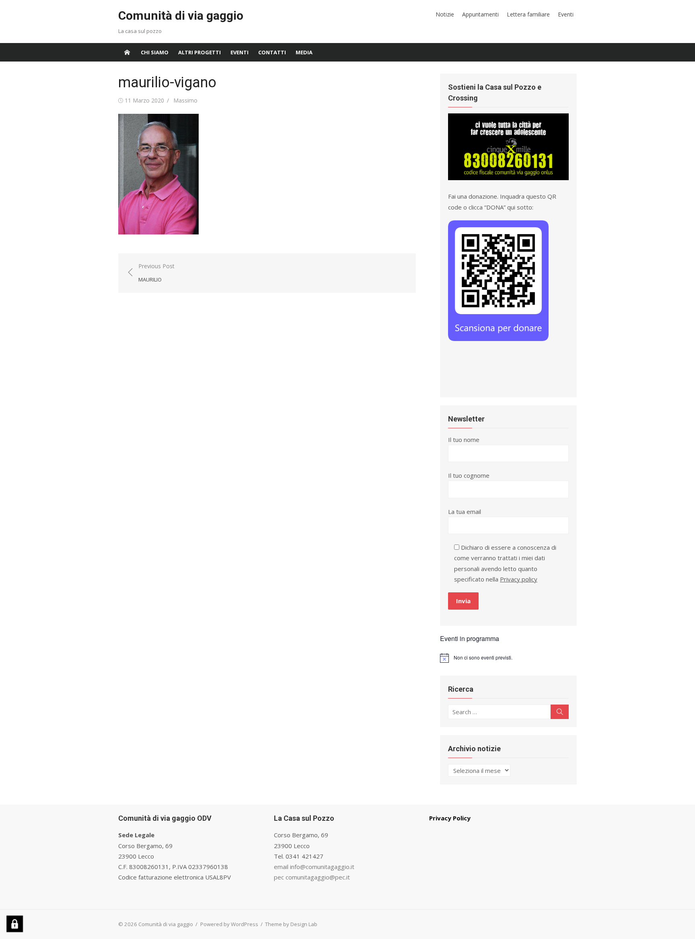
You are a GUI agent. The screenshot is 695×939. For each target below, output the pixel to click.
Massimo (185, 100)
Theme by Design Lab (291, 924)
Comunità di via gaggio (180, 15)
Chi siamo (155, 52)
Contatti (272, 52)
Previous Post (156, 273)
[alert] (508, 658)
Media (304, 52)
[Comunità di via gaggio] (127, 52)
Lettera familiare (528, 14)
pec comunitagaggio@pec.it (312, 877)
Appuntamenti (480, 14)
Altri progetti (199, 52)
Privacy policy (518, 579)
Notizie (445, 14)
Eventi (566, 14)
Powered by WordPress (229, 924)
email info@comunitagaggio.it (314, 867)
